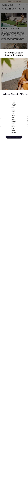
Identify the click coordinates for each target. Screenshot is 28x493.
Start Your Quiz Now (14, 137)
